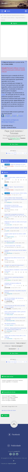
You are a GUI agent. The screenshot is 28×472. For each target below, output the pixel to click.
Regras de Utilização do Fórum (17, 164)
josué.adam (9, 224)
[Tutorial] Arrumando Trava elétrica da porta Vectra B (15, 291)
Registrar (14, 23)
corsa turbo (9, 331)
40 (18, 216)
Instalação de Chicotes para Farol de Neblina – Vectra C (15, 251)
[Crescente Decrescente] (12, 348)
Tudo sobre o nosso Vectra (7, 17)
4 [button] (19, 153)
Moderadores (16, 139)
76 (20, 179)
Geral (5, 167)
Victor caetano (9, 325)
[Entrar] (26, 11)
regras (3, 94)
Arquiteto (8, 195)
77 (23, 179)
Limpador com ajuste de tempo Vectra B (14, 265)
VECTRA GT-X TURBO (9, 241)
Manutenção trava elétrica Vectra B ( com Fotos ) (14, 258)
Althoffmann (9, 253)
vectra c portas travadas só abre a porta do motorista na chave (15, 312)
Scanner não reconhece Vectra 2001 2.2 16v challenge (15, 336)
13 (23, 272)
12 (20, 272)
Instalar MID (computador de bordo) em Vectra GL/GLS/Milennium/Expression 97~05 (15, 215)
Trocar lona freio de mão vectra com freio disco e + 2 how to (14, 306)
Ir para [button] (5, 415)
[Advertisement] (14, 41)
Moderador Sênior (15, 138)
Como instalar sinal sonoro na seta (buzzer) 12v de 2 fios (15, 318)
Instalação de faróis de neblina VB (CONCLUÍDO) (12, 283)
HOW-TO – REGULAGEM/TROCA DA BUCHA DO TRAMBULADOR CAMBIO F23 (15, 328)
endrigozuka (9, 293)
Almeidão (6, 182)
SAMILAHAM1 (9, 314)
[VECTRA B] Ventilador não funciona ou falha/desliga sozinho (13, 298)
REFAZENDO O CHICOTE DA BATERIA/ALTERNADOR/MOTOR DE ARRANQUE (13, 207)
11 (18, 272)
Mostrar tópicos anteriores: (8, 343)
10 (15, 272)
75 (18, 179)
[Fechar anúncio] (26, 61)
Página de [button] (10, 153)
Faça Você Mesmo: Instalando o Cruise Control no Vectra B (15, 270)
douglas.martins (10, 236)
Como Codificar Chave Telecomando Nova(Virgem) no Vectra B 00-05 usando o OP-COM (15, 199)
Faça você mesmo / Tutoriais (14, 132)
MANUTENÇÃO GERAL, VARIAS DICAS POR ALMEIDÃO (14, 178)
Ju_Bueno (8, 280)
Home (8, 11)
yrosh (7, 230)
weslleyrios (9, 202)
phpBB (15, 451)
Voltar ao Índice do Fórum (9, 410)
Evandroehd (9, 338)
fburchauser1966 (10, 320)
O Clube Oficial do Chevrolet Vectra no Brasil (13, 15)
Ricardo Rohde (10, 166)
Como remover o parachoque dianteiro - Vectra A (14, 277)
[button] (26, 153)
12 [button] (24, 153)
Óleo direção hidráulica (10, 323)
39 (15, 216)
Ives (7, 217)
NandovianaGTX (10, 242)
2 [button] (16, 153)
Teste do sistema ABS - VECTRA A (12, 245)
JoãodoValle (7, 287)
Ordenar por (8, 346)
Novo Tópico (14, 144)
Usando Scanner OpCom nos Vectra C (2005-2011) (15, 234)
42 (23, 216)
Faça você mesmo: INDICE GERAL (18, 193)
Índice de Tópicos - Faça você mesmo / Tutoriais (14, 187)
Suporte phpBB (12, 463)
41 (20, 216)
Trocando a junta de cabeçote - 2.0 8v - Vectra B (15, 228)
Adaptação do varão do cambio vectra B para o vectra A (15, 222)
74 (15, 179)
